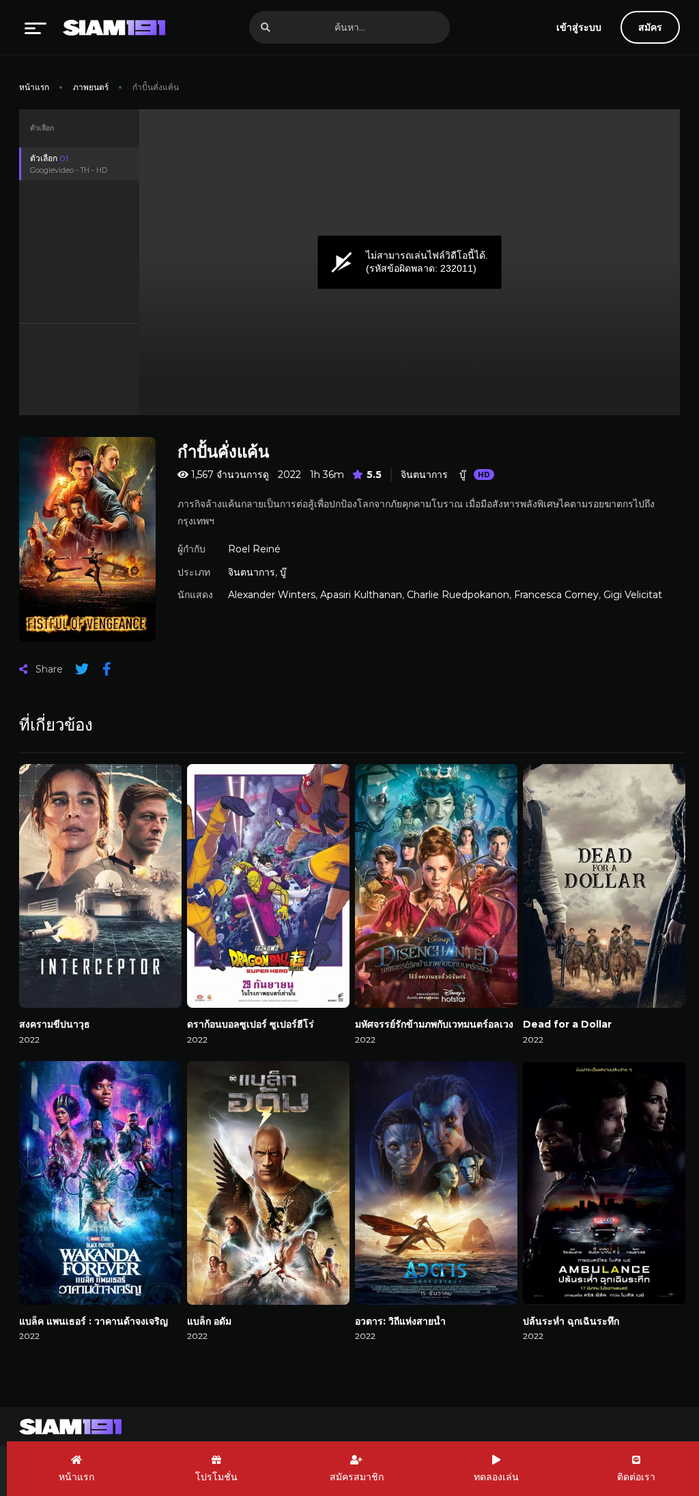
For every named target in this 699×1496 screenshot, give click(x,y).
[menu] (35, 27)
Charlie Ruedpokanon (458, 595)
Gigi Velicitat (632, 595)
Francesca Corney (556, 595)
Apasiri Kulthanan (361, 595)
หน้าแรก (34, 87)
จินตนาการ (424, 474)
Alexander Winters (271, 595)
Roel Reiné (254, 549)
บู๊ (462, 474)
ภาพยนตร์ (91, 87)
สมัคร (650, 27)
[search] (265, 27)
